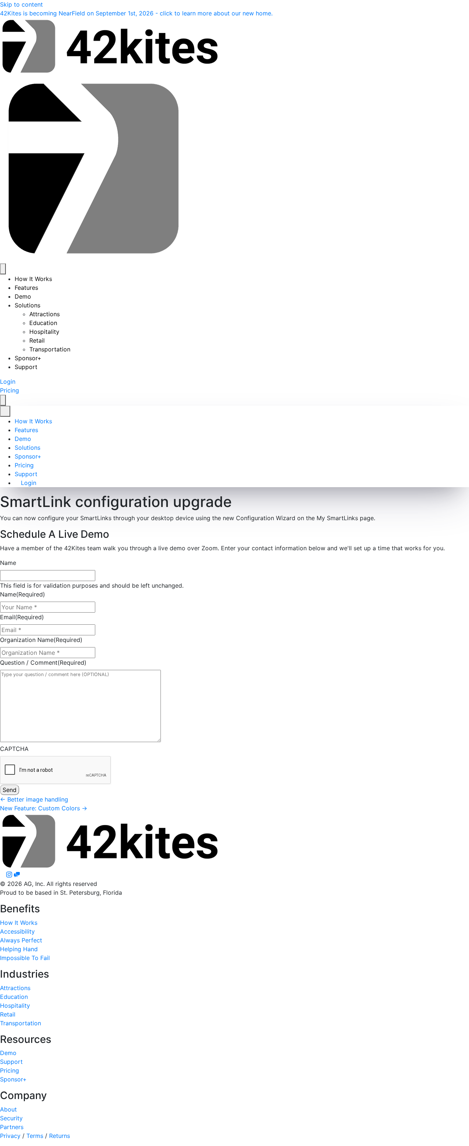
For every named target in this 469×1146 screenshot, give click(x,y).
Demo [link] (23, 296)
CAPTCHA (14, 748)
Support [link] (26, 367)
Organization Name (41, 639)
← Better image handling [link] (34, 799)
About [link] (8, 1109)
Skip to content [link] (21, 4)
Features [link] (26, 287)
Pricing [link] (24, 465)
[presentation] (55, 770)
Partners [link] (11, 1127)
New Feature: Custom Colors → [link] (43, 808)
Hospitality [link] (44, 331)
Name (8, 562)
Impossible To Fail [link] (25, 957)
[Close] (5, 411)
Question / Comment (43, 662)
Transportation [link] (49, 349)
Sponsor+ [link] (28, 358)
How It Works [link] (33, 278)
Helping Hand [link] (19, 949)
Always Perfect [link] (21, 940)
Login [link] (27, 482)
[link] (136, 13)
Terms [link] (34, 1135)
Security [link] (11, 1118)
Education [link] (43, 322)
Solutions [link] (27, 305)
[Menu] (3, 268)
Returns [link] (59, 1135)
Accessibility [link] (17, 931)
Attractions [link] (44, 314)
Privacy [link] (10, 1135)
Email (22, 617)
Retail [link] (37, 340)
